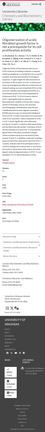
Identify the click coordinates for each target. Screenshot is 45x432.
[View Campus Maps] (22, 369)
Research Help (9, 236)
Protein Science (8, 162)
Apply (7, 333)
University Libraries (15, 11)
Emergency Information (22, 405)
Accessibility (22, 415)
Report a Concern (22, 409)
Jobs (22, 426)
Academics (9, 336)
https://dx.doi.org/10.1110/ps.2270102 (17, 204)
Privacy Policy (22, 419)
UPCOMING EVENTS (28, 361)
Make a (10, 394)
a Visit (10, 385)
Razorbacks (10, 349)
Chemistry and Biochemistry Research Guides (20, 249)
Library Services (10, 256)
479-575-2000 (31, 373)
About (7, 329)
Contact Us (22, 422)
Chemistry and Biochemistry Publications (21, 242)
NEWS (7, 360)
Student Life (10, 339)
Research (9, 343)
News (7, 346)
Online (9, 373)
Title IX (22, 412)
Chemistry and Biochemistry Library (22, 17)
